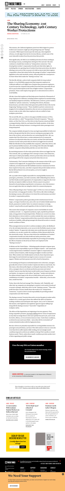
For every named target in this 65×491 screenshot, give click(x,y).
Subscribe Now (49, 448)
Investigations (29, 9)
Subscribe (48, 5)
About (42, 5)
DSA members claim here (32, 357)
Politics (13, 9)
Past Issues (22, 471)
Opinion (20, 9)
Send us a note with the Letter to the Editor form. (36, 388)
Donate (54, 5)
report (27, 82)
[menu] (24, 4)
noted (29, 163)
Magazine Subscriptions (43, 471)
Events (39, 9)
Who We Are (22, 470)
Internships (53, 471)
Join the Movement (14, 486)
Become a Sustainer (32, 472)
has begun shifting (32, 313)
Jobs (51, 470)
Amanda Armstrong (13, 33)
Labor (7, 9)
